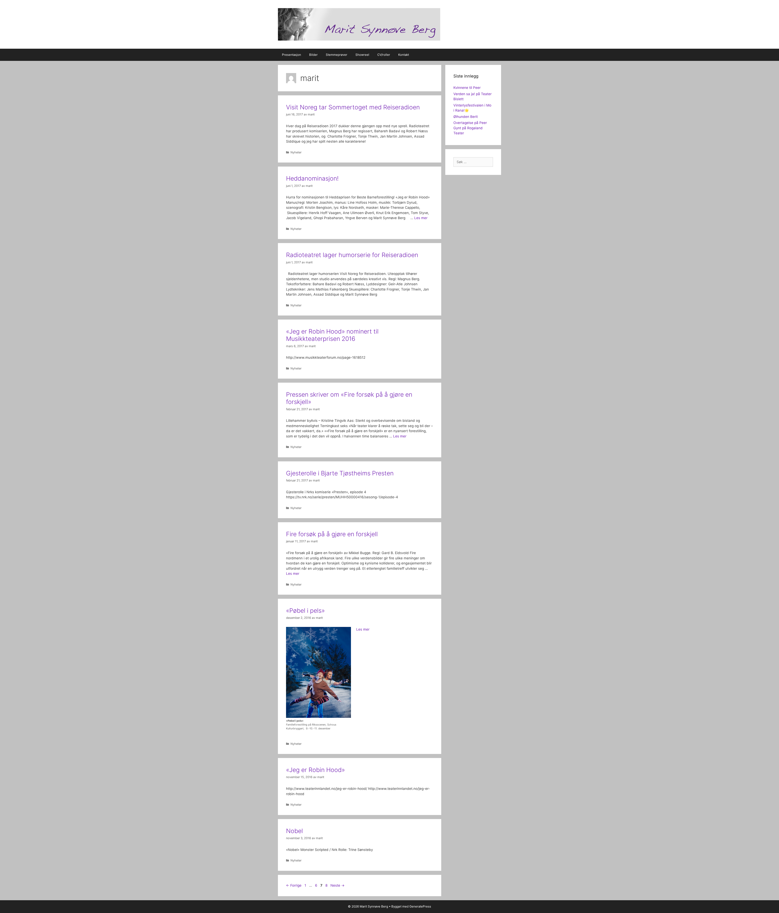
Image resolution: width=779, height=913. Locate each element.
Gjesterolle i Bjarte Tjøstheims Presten (340, 473)
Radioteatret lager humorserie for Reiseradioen (352, 254)
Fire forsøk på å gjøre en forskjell (332, 534)
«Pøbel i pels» (305, 610)
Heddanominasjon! (312, 178)
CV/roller (383, 55)
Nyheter (296, 152)
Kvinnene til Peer (467, 88)
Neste (337, 885)
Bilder (313, 55)
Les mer (420, 218)
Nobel (294, 830)
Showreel (362, 55)
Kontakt (403, 55)
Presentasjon (291, 55)
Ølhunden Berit (465, 117)
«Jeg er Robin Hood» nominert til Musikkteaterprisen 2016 (332, 335)
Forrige (293, 885)
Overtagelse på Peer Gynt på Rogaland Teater (470, 128)
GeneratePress (420, 906)
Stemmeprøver (336, 55)
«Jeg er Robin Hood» (315, 769)
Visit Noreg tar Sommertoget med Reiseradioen (353, 107)
